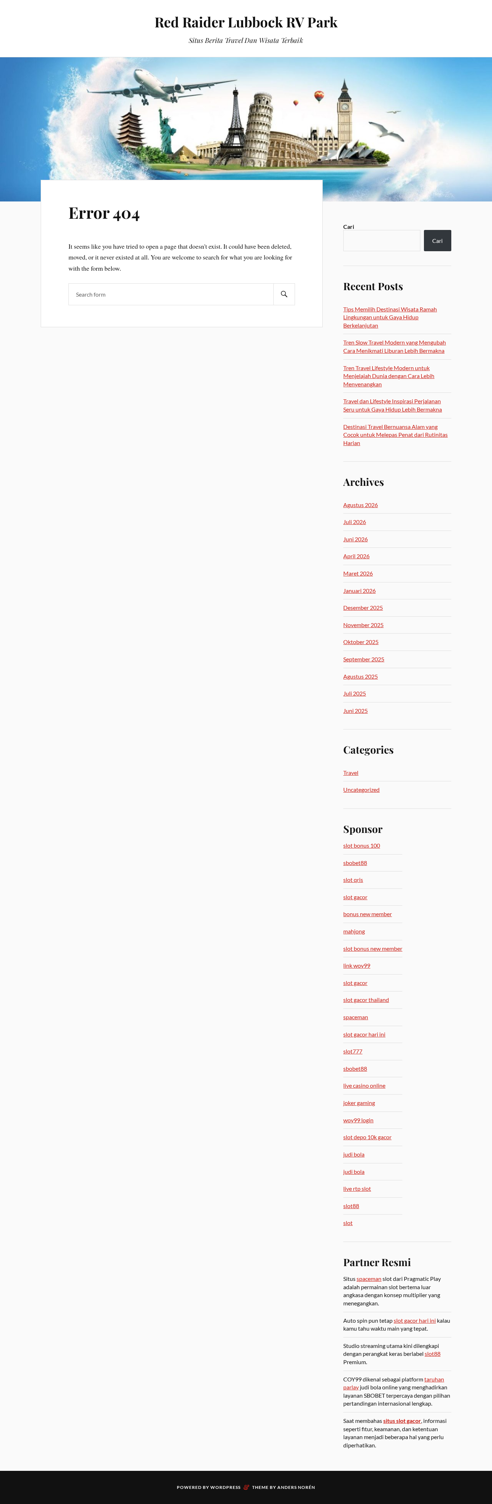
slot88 (351, 1205)
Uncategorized (361, 789)
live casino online (364, 1085)
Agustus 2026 (360, 504)
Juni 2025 (355, 710)
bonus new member (367, 913)
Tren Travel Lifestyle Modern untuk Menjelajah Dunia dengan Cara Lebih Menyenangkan (388, 375)
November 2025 (363, 624)
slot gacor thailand (366, 999)
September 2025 (363, 659)
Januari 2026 (359, 590)
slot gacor (355, 896)
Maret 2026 (358, 573)
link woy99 (356, 965)
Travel (350, 772)
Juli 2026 (354, 521)
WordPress (225, 1487)
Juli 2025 (354, 693)
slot (348, 1222)
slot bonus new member (372, 948)
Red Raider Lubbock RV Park (246, 22)
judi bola (353, 1154)
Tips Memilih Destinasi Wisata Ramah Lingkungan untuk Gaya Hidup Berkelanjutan (390, 317)
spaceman (355, 1016)
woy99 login (358, 1120)
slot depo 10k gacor (367, 1136)
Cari (348, 226)
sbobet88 (355, 862)
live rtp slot (357, 1188)
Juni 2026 (355, 539)
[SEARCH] (284, 294)
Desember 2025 (363, 607)
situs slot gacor (402, 1420)
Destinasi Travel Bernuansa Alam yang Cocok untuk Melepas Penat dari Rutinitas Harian (395, 434)
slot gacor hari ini (364, 1034)
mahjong (354, 931)
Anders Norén (296, 1487)
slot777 (352, 1051)
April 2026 (356, 556)
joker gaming (359, 1102)
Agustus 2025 (360, 676)
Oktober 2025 (361, 641)
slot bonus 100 (361, 845)
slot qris (353, 879)
